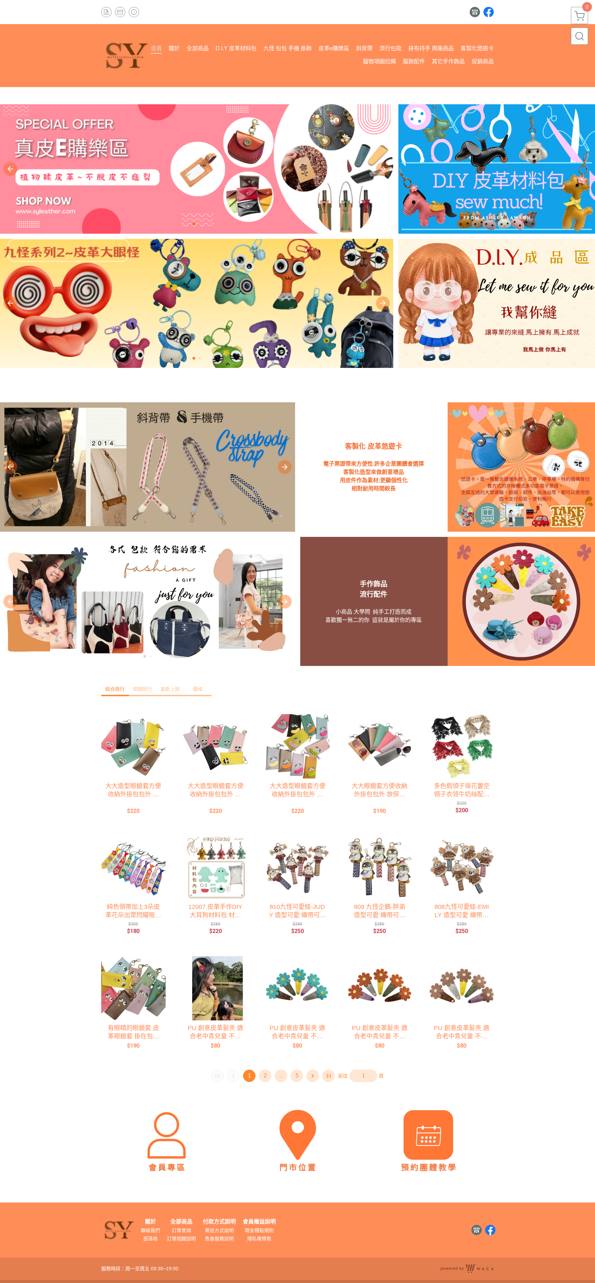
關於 (150, 1221)
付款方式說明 (219, 1221)
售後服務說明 (219, 1238)
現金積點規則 (259, 1230)
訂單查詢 (181, 1230)
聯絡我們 (150, 1230)
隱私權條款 (259, 1238)
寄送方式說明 (219, 1230)
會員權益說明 (259, 1221)
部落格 (150, 1238)
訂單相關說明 (181, 1238)
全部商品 (181, 1221)
